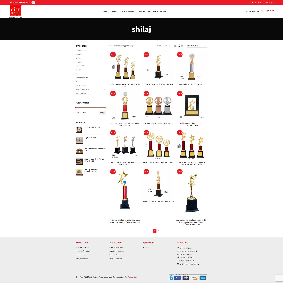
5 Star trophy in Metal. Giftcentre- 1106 (158, 84)
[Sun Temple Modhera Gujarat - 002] (79, 151)
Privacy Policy (80, 255)
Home (111, 46)
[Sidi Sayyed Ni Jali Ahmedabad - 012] (79, 172)
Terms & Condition (82, 258)
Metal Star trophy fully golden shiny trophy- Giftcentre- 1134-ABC (192, 163)
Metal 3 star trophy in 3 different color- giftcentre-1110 (125, 163)
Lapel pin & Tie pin (82, 66)
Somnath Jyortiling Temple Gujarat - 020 (94, 160)
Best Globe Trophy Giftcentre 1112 (191, 84)
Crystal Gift (79, 54)
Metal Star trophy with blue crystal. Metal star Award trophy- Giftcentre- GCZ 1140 (125, 221)
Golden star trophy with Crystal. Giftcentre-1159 (191, 124)
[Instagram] (255, 2)
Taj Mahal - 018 (90, 138)
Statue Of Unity (81, 85)
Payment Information (83, 251)
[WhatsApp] (261, 2)
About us (146, 247)
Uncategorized (81, 93)
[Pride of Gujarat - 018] (79, 129)
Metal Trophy (80, 70)
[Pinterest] (258, 2)
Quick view (139, 59)
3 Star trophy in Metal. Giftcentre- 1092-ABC (125, 85)
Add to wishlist (139, 64)
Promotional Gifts (82, 78)
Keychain (79, 62)
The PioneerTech (131, 277)
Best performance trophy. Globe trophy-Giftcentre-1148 (125, 124)
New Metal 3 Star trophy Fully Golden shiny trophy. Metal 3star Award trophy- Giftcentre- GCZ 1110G (191, 222)
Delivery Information (82, 247)
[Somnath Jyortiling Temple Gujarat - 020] (79, 161)
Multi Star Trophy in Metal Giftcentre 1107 (158, 201)
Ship (77, 82)
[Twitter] (252, 2)
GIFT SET (78, 58)
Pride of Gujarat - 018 (92, 127)
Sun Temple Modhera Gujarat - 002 (95, 149)
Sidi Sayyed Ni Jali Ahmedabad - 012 (91, 171)
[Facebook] (250, 2)
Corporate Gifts (81, 50)
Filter (102, 113)
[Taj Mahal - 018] (79, 140)
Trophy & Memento (82, 89)
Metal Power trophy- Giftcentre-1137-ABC (158, 162)
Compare (139, 54)
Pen (77, 74)
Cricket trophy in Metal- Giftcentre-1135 (158, 123)
